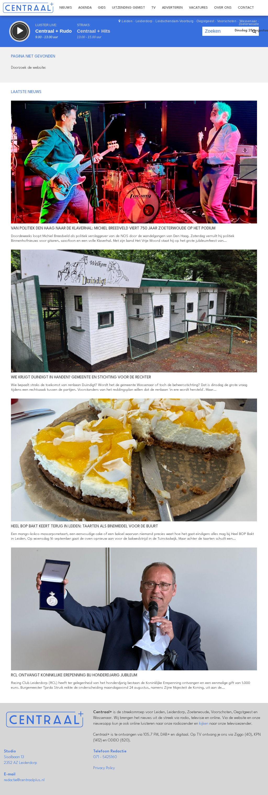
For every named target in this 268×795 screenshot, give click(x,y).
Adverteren (172, 7)
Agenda (85, 7)
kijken (203, 724)
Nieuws (65, 7)
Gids (102, 7)
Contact (246, 7)
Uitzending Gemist (128, 7)
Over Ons (223, 7)
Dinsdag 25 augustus (251, 30)
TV (153, 7)
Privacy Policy (104, 768)
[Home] (28, 7)
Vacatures (198, 7)
